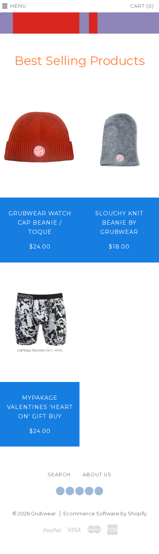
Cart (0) (142, 6)
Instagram (79, 491)
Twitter (60, 491)
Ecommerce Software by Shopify (105, 513)
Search (59, 474)
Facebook (70, 491)
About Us (97, 474)
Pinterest (89, 491)
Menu (18, 6)
